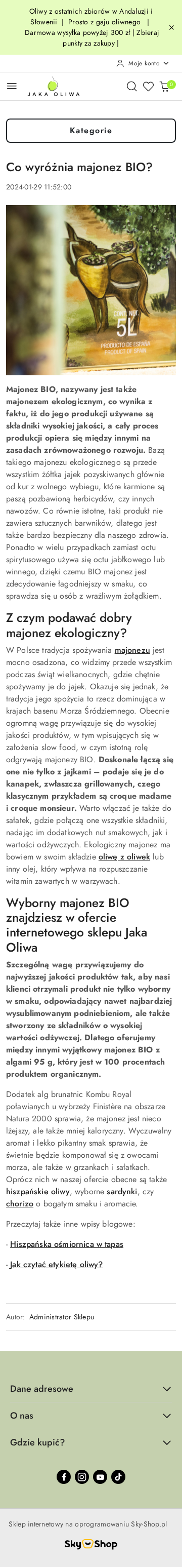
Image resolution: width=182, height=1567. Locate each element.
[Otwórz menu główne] (12, 86)
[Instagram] (82, 1477)
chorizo (19, 1203)
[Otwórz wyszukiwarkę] (132, 86)
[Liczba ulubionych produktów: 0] (148, 86)
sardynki (122, 1191)
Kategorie (91, 130)
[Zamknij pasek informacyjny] (171, 27)
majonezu (132, 650)
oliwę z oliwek (124, 857)
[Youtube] (100, 1477)
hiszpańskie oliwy (38, 1191)
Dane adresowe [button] (41, 1388)
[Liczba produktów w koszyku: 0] (164, 86)
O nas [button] (21, 1415)
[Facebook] (64, 1477)
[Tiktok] (118, 1477)
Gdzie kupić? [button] (37, 1442)
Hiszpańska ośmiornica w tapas (66, 1244)
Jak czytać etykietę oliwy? (56, 1264)
